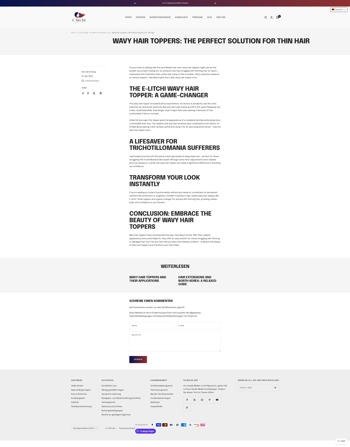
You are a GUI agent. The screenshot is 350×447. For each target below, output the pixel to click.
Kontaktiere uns (109, 386)
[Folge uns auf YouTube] (217, 400)
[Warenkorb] (277, 17)
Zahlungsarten (109, 402)
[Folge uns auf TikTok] (187, 407)
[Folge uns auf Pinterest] (209, 400)
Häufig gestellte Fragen (113, 390)
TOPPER (128, 17)
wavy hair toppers (206, 196)
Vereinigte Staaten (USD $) (83, 428)
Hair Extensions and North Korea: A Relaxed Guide (197, 281)
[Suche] (266, 17)
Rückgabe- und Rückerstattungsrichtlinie (121, 398)
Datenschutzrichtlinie (112, 407)
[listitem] (83, 93)
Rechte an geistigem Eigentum (116, 415)
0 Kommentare (92, 81)
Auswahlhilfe (156, 407)
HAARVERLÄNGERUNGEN (159, 17)
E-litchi (172, 78)
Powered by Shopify (127, 428)
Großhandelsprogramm (162, 386)
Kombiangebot (78, 398)
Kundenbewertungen (160, 398)
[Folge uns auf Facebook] (187, 400)
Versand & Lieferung (111, 394)
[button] (338, 10)
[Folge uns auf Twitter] (194, 400)
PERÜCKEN (140, 17)
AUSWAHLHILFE (181, 17)
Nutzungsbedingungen (112, 411)
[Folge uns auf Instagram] (202, 400)
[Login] (271, 17)
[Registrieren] (275, 388)
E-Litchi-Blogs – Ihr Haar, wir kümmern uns (93, 33)
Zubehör (75, 402)
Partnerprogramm (159, 390)
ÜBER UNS (220, 17)
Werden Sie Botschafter (162, 394)
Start (73, 33)
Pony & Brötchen (79, 394)
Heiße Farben (77, 386)
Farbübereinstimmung (81, 407)
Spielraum (155, 402)
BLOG (209, 17)
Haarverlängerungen (81, 390)
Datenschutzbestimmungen (170, 316)
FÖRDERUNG (197, 17)
